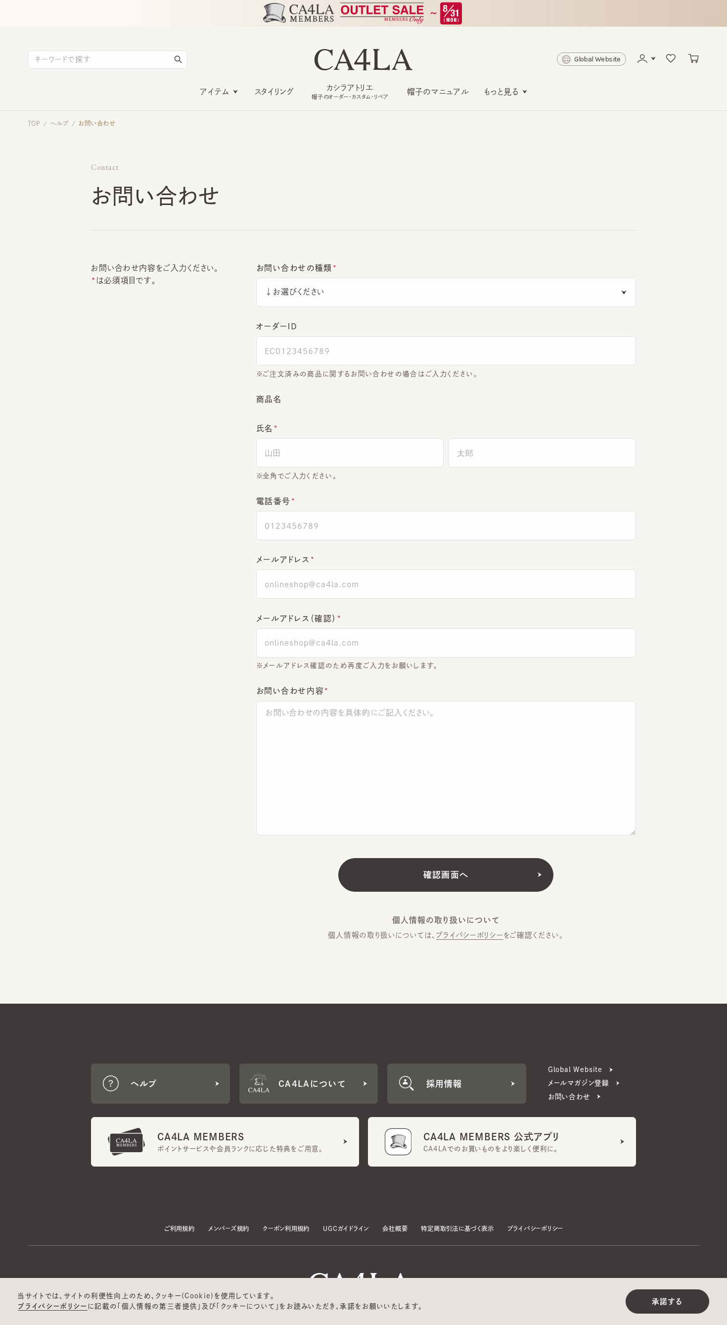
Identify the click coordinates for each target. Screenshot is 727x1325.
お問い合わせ (97, 123)
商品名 (269, 399)
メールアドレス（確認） (296, 618)
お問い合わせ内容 (290, 691)
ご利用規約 (179, 1228)
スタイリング (274, 92)
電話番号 (273, 501)
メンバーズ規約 (228, 1228)
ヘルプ (59, 123)
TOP (34, 123)
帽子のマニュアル (438, 92)
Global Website (575, 1069)
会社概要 (395, 1228)
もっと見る (501, 92)
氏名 (264, 428)
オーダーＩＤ (277, 326)
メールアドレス (283, 559)
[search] (178, 59)
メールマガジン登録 (578, 1082)
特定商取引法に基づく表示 (457, 1228)
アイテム (214, 92)
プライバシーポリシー (469, 935)
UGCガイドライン (346, 1228)
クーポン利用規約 (286, 1228)
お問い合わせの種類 (294, 268)
